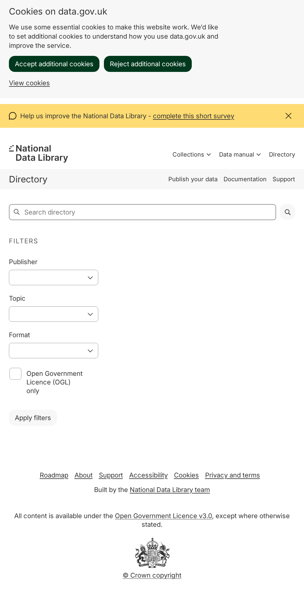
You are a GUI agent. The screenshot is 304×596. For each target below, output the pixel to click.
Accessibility (148, 475)
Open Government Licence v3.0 (163, 516)
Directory (282, 154)
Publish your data (193, 179)
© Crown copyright (152, 575)
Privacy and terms (232, 475)
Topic (17, 298)
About (84, 475)
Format (19, 335)
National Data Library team (170, 489)
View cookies (29, 83)
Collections (188, 154)
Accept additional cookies (54, 64)
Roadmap (54, 475)
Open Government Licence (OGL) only (54, 382)
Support (284, 179)
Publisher (23, 262)
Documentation (245, 179)
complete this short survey (193, 116)
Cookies (186, 475)
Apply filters (33, 418)
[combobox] (53, 277)
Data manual (236, 154)
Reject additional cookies (148, 64)
